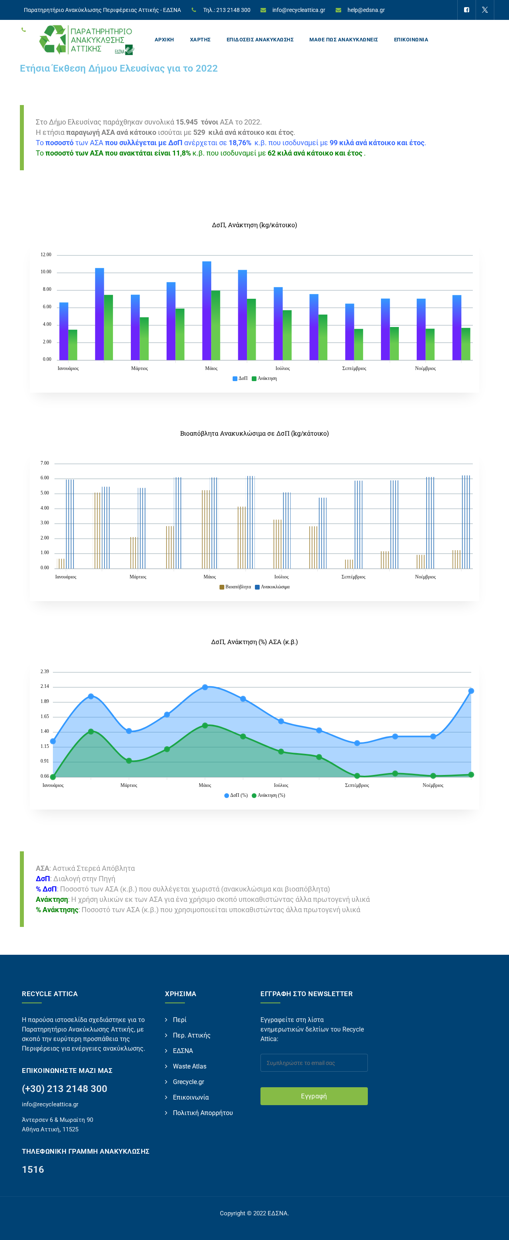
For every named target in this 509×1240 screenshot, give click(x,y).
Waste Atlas (189, 1066)
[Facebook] (467, 10)
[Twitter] (485, 10)
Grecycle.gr (188, 1082)
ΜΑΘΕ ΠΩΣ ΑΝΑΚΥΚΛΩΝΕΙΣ (343, 40)
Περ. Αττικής (192, 1035)
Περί (180, 1020)
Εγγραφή (314, 1096)
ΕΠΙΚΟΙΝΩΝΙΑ (411, 40)
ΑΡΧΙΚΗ (164, 40)
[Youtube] (466, 30)
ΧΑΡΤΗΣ (200, 40)
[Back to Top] (492, 1227)
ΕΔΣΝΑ (183, 1051)
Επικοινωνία (191, 1097)
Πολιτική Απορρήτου (203, 1113)
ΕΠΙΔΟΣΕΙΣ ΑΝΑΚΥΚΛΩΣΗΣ (260, 40)
